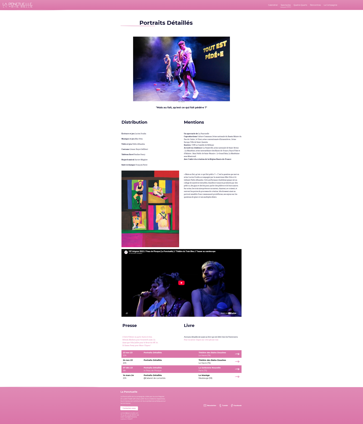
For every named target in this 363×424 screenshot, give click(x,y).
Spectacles (286, 5)
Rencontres (315, 5)
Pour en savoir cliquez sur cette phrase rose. (201, 340)
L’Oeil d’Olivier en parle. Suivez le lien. (137, 337)
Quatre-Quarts (300, 5)
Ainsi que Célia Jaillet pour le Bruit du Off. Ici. (140, 343)
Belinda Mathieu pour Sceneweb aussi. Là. (139, 340)
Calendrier (273, 5)
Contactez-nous (129, 408)
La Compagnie (330, 5)
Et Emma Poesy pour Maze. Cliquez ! (136, 345)
